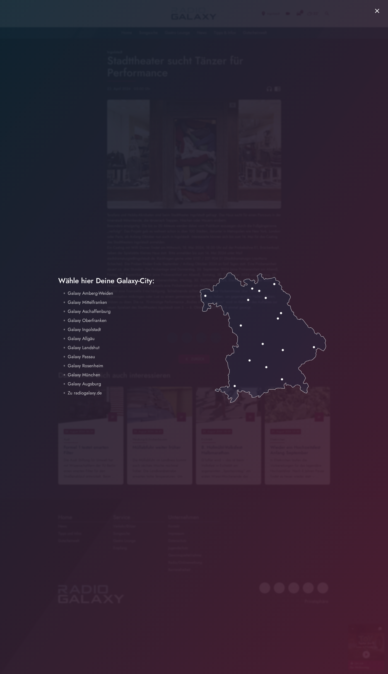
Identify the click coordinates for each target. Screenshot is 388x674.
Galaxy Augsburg (84, 384)
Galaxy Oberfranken (87, 320)
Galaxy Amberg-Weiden (90, 293)
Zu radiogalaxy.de (85, 393)
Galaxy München (84, 375)
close (377, 10)
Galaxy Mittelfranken (87, 302)
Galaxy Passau (81, 356)
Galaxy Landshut (83, 347)
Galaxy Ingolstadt (84, 329)
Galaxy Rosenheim (85, 365)
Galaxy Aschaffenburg (89, 311)
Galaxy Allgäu (81, 338)
